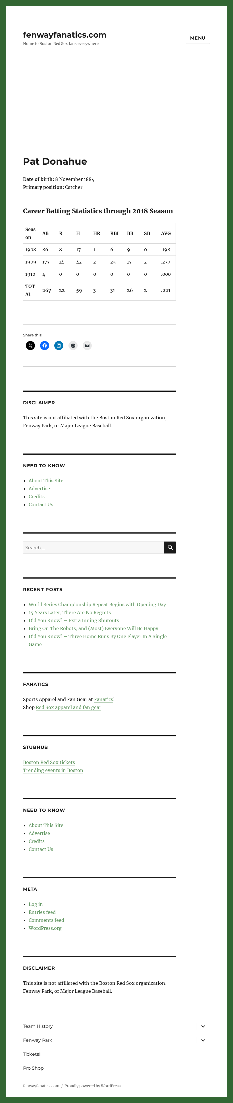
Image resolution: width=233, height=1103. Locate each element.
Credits (37, 496)
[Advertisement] (117, 113)
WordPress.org (45, 928)
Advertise (39, 488)
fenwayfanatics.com (65, 35)
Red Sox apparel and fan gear (68, 707)
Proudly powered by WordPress (93, 1086)
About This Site (46, 480)
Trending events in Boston (53, 770)
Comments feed (46, 920)
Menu (198, 38)
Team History (38, 1026)
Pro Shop (33, 1068)
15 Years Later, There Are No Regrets (70, 612)
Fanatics (103, 699)
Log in (36, 904)
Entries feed (42, 912)
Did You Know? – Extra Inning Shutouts (74, 620)
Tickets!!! (33, 1054)
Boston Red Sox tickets (49, 762)
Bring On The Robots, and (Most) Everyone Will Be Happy (93, 628)
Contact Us (41, 504)
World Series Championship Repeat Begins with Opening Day (97, 604)
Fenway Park (37, 1040)
